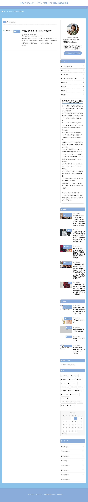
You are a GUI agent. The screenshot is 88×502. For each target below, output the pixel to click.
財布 (64, 90)
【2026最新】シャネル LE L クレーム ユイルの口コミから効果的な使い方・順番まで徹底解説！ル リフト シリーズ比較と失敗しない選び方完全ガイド (79, 271)
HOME (29, 494)
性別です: (73, 39)
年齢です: (66, 39)
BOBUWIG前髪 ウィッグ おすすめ (78, 330)
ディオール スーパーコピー (74, 144)
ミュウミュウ (71, 405)
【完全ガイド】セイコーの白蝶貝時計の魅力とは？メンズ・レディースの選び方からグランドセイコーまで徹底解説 (79, 236)
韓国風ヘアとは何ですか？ (79, 339)
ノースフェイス (73, 383)
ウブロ (64, 390)
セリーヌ (81, 387)
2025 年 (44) (66, 451)
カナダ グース (79, 390)
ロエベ (70, 390)
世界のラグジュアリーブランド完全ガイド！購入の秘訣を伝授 (44, 3)
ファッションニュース (69, 78)
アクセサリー (67, 66)
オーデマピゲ (66, 398)
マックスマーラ (75, 394)
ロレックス (75, 375)
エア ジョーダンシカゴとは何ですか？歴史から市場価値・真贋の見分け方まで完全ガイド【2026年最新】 (79, 253)
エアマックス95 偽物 (67, 152)
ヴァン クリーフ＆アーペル (69, 401)
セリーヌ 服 (78, 108)
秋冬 (64, 405)
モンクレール (66, 387)
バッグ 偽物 (72, 156)
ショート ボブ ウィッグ (71, 185)
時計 (64, 82)
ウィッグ (65, 70)
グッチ (79, 379)
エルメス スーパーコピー (69, 180)
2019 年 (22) (66, 479)
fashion (80, 401)
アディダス (65, 394)
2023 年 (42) (66, 461)
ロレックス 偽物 (66, 115)
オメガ (74, 387)
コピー (69, 164)
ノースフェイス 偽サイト (71, 135)
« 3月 (63, 433)
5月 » (66, 433)
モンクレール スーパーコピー (70, 125)
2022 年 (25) (66, 465)
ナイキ (64, 383)
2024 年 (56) (66, 456)
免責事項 (53, 494)
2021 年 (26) (66, 470)
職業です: (66, 41)
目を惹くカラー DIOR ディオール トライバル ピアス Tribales (79, 350)
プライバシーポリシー (38, 494)
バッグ (65, 74)
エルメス (41, 35)
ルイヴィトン (66, 375)
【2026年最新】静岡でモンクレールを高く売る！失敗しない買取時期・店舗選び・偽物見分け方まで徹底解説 (79, 289)
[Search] (86, 7)
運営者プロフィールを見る (72, 53)
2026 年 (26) (66, 447)
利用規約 (47, 494)
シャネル (65, 379)
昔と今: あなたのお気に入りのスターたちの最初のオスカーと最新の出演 (79, 310)
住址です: (66, 42)
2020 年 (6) (65, 475)
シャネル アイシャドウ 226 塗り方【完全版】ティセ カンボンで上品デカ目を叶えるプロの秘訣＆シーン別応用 (79, 220)
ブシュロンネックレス (79, 321)
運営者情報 (59, 494)
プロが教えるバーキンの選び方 (36, 31)
